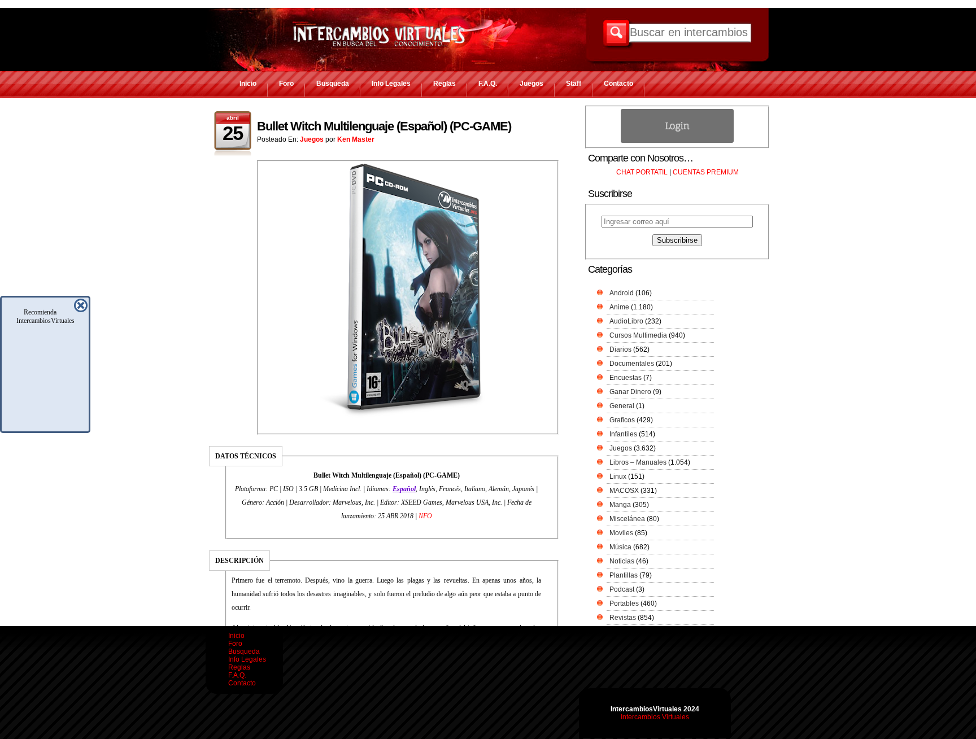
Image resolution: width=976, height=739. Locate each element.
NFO (425, 516)
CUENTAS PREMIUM (706, 172)
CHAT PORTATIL (642, 172)
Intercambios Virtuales (655, 717)
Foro (286, 84)
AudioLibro (626, 321)
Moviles (621, 533)
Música (620, 547)
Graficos (622, 420)
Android (621, 293)
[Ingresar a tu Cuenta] (677, 141)
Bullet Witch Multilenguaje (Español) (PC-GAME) (384, 126)
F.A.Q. (487, 84)
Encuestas (625, 378)
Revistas (622, 618)
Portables (624, 603)
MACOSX (624, 491)
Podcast (621, 589)
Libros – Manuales (637, 462)
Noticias (621, 561)
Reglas (444, 84)
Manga (620, 505)
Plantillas (623, 575)
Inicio (247, 84)
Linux (617, 476)
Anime (619, 307)
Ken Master (355, 139)
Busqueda (332, 84)
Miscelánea (627, 519)
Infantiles (623, 434)
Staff (573, 84)
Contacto (618, 84)
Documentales (631, 364)
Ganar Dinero (630, 392)
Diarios (620, 349)
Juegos (531, 84)
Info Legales (391, 84)
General (621, 406)
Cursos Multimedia (638, 335)
